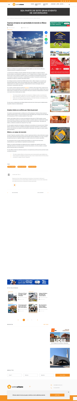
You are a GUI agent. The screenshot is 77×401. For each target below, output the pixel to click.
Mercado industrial (22, 166)
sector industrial (32, 166)
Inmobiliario (12, 18)
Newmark (27, 87)
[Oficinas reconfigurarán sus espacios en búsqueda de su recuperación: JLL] (38, 196)
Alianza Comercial (11, 166)
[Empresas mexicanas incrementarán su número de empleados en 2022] (17, 237)
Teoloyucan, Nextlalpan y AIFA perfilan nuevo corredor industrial (43, 294)
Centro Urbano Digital (45, 4)
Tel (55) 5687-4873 (57, 387)
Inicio (8, 18)
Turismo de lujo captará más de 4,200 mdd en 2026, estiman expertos (22, 306)
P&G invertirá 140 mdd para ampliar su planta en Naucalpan (22, 294)
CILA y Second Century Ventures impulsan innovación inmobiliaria (43, 306)
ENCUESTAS (10, 324)
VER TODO (46, 324)
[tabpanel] (27, 303)
